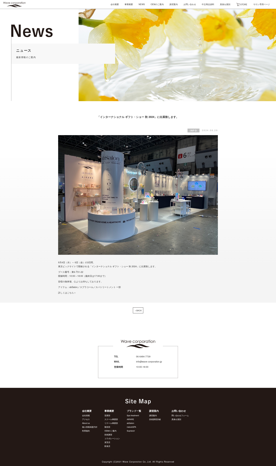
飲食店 (107, 446)
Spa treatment (133, 415)
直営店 (107, 442)
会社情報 (86, 415)
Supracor (131, 430)
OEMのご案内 (157, 4)
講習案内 (173, 4)
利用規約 (86, 430)
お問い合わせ (190, 4)
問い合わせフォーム (180, 415)
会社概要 (115, 4)
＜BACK (138, 310)
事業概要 (129, 4)
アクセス (86, 419)
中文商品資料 (208, 4)
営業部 (107, 415)
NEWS (142, 4)
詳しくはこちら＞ (67, 292)
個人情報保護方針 (89, 426)
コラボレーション (112, 438)
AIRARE (130, 419)
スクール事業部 (111, 419)
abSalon (130, 423)
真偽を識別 (225, 4)
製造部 (107, 426)
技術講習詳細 (155, 419)
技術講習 (108, 434)
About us (86, 423)
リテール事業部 (111, 423)
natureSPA (131, 426)
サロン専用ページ (261, 4)
